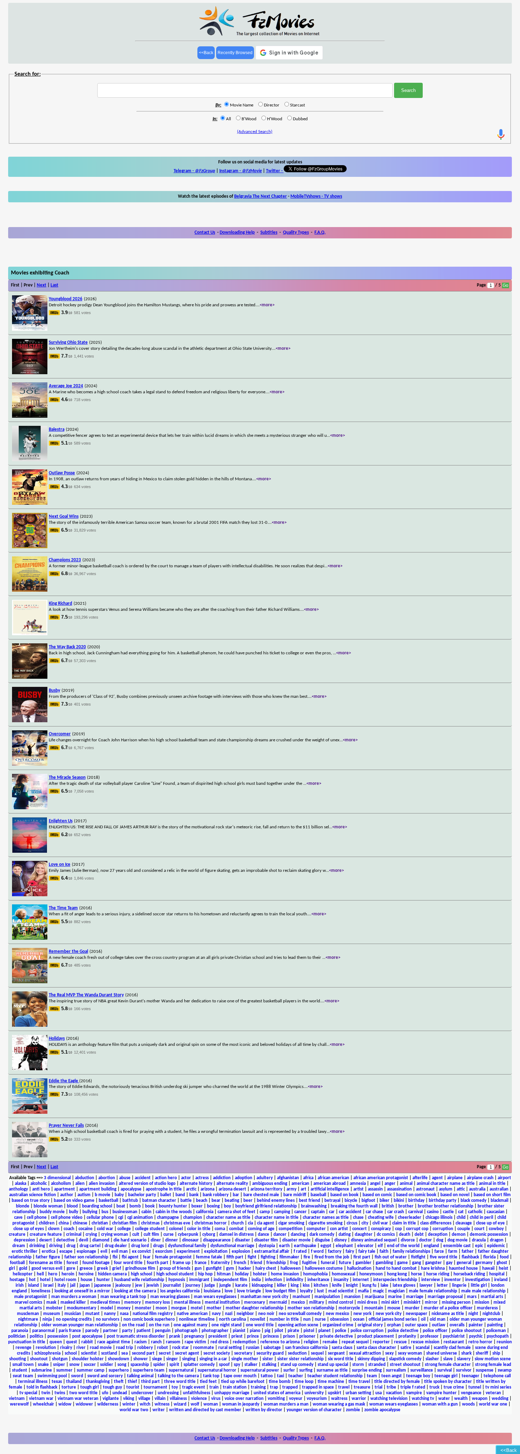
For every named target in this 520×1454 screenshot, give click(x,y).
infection (273, 1280)
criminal (73, 1234)
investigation (477, 1280)
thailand (74, 1381)
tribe (391, 1387)
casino (433, 1212)
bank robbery (216, 1195)
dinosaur (190, 1240)
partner (110, 1330)
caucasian (495, 1212)
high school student (175, 1274)
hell (40, 1274)
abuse (125, 1178)
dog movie (457, 1240)
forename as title (45, 1263)
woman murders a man (286, 1404)
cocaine (86, 1229)
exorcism (164, 1251)
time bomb (279, 1381)
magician (396, 1291)
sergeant (336, 1353)
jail (72, 1285)
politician (16, 1336)
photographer (215, 1330)
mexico (298, 1302)
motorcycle (349, 1308)
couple (463, 1229)
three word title (180, 1381)
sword (77, 1376)
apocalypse (131, 1189)
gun (198, 1268)
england (431, 1246)
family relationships (411, 1251)
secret (165, 1353)
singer (172, 1359)
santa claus (342, 1347)
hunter (103, 1280)
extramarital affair (271, 1251)
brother (406, 1206)
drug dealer (116, 1246)
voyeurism (317, 1398)
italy (62, 1285)
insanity (341, 1280)
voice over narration (244, 1398)
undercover (142, 1393)
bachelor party (142, 1195)
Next (41, 285)
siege (157, 1359)
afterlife (420, 1178)
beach (201, 1200)
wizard (180, 1404)
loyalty (306, 1291)
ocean (358, 1319)
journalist (172, 1285)
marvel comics (28, 1302)
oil (423, 1319)
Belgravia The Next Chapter (260, 196)
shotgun (60, 1359)
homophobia (315, 1274)
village (144, 1398)
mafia (363, 1291)
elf (380, 1246)
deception (437, 1234)
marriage (414, 1296)
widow (64, 1404)
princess (271, 1336)
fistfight (418, 1257)
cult (135, 1234)
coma (220, 1229)
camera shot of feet (236, 1212)
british (388, 1206)
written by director (263, 1410)
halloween (291, 1268)
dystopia (267, 1246)
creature (17, 1234)
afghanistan (288, 1178)
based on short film (492, 1195)
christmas (150, 1223)
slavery (463, 1359)
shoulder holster (88, 1359)
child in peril (481, 1217)
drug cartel (90, 1246)
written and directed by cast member (205, 1410)
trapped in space (318, 1387)
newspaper (416, 1313)
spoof (224, 1364)
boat (120, 1206)
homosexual (343, 1274)
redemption (244, 1342)
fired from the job (331, 1257)
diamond (100, 1240)
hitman (224, 1274)
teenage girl (445, 1376)
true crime (454, 1387)
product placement (375, 1336)
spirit (174, 1364)
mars (471, 1296)
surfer (289, 1370)
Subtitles (268, 232)
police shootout (467, 1330)
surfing (305, 1370)
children (46, 1223)
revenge (23, 1347)
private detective (336, 1336)
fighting (268, 1257)
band (180, 1195)
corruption (443, 1229)
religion (311, 1342)
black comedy (473, 1200)
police (340, 1330)
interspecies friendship (395, 1280)
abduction (84, 1178)
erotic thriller (24, 1251)
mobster (54, 1308)
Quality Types (296, 232)
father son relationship (86, 1257)
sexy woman (410, 1353)
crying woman (114, 1234)
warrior (359, 1398)
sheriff (482, 1353)
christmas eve (177, 1223)
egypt (325, 1246)
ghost (502, 1263)
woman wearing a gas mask (339, 1404)
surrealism (396, 1370)
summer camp (90, 1370)
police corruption (367, 1330)
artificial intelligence (330, 1189)
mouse (393, 1308)
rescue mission (425, 1342)
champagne (168, 1217)
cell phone (37, 1217)
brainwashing (314, 1206)
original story (370, 1325)
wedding (500, 1398)
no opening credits (74, 1319)
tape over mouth (240, 1376)
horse (416, 1274)
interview (430, 1280)
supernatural (181, 1370)
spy (237, 1364)
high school (141, 1274)
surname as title (332, 1370)
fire (307, 1257)
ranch (156, 1342)
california (204, 1212)
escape (66, 1251)
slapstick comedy (405, 1359)
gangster (433, 1263)
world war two (134, 1410)
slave (448, 1359)
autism (84, 1195)
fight (252, 1257)
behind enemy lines (276, 1200)
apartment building (97, 1189)
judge (209, 1285)
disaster (242, 1240)
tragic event (193, 1387)
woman (210, 1404)
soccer (90, 1364)
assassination (399, 1189)
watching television (389, 1398)
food (504, 1257)
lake (384, 1285)
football (17, 1263)
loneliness (40, 1291)
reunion (504, 1342)
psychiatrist (454, 1336)
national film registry (153, 1313)
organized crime (338, 1325)
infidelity (294, 1280)
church (237, 1223)
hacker (244, 1268)
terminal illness (32, 1381)
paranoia (19, 1330)
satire (405, 1347)
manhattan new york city (264, 1296)
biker (384, 1200)
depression (24, 1240)
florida (489, 1257)
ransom (173, 1342)
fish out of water (391, 1257)
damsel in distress (236, 1234)
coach (69, 1229)
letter (442, 1285)
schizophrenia (47, 1353)
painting (495, 1325)
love (229, 1291)
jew (138, 1285)
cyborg (208, 1234)
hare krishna (433, 1268)
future (345, 1263)
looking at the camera (135, 1291)
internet (361, 1280)
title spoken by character (448, 1381)
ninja (47, 1319)
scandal (422, 1347)
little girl (479, 1285)
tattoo (267, 1376)
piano (255, 1330)
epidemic (496, 1246)
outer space (416, 1325)
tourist (132, 1387)
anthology (18, 1189)
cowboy (496, 1229)
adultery (264, 1178)
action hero (166, 1178)
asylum (445, 1189)
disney (340, 1240)
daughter (363, 1234)
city (365, 1223)
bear (216, 1200)
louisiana (212, 1291)
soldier (106, 1364)
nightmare (28, 1319)
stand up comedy (297, 1364)
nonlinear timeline (197, 1319)
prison (289, 1336)
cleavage (464, 1223)
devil (83, 1240)
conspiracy (381, 1229)
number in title (284, 1319)
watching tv (423, 1398)
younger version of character (314, 1410)
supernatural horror (217, 1370)
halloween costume (324, 1268)
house (86, 1280)
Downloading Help (237, 232)
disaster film (266, 1240)
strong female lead (493, 1364)
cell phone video (66, 1217)
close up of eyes (28, 1229)
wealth (461, 1398)
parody (92, 1330)
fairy (350, 1251)
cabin (146, 1212)
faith (384, 1251)
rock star (180, 1347)
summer (64, 1370)
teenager (470, 1376)
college (124, 1229)
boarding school (97, 1206)
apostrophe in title (164, 1189)
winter (128, 1404)
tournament (155, 1387)
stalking (269, 1364)
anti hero (41, 1189)
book (150, 1206)
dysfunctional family (187, 1246)
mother (214, 1308)
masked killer (73, 1302)
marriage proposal (445, 1296)
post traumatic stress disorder (136, 1336)
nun (307, 1319)
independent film (230, 1280)
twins (59, 1393)
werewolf (19, 1404)
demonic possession (489, 1234)
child (461, 1217)
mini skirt (390, 1302)
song (121, 1364)
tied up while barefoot (243, 1381)
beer (248, 1200)
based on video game (74, 1200)
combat (236, 1229)
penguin (163, 1330)
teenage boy (418, 1376)
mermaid (278, 1302)
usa (378, 1393)
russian (252, 1347)
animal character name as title (446, 1183)
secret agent (187, 1353)
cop (398, 1229)
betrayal (332, 1200)
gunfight (214, 1268)
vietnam (17, 1398)
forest (72, 1263)
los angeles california (180, 1291)
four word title (128, 1263)
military (316, 1302)
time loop (304, 1381)
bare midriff (294, 1195)
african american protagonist (380, 1178)
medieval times (105, 1302)
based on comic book (416, 1195)
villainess (178, 1398)
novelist (257, 1319)
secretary (243, 1353)
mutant (92, 1313)
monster (143, 1308)
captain (318, 1212)
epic (479, 1246)
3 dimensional (57, 1178)
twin (45, 1393)
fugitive (309, 1263)
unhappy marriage (231, 1393)
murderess (487, 1308)
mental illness (187, 1302)
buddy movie (52, 1212)
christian (100, 1223)
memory (132, 1302)
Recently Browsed (235, 52)
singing (188, 1359)
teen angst (391, 1376)
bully (73, 1212)
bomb (135, 1206)
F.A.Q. (319, 232)
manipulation (327, 1296)
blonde (22, 1206)
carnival (415, 1212)
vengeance (471, 1393)
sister (267, 1359)
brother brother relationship (445, 1206)
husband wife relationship (139, 1280)
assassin (375, 1189)
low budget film (280, 1291)
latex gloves (404, 1285)
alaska (20, 1183)
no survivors (107, 1319)
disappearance (217, 1240)
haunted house (463, 1268)
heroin (68, 1274)
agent (437, 1178)
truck (434, 1387)
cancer (300, 1212)
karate (241, 1285)
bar (236, 1195)
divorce (408, 1240)
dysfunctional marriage (232, 1246)
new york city (388, 1313)
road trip (124, 1347)
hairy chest (265, 1268)
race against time (113, 1342)
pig (267, 1330)
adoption (243, 1178)
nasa (124, 1313)
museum (51, 1313)
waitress (339, 1398)
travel (343, 1387)
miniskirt (412, 1302)
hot (32, 1280)
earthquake (305, 1246)
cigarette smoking (325, 1223)
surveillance (421, 1370)
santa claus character (376, 1347)
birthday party (442, 1200)
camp (265, 1212)
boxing (213, 1206)
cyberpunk (188, 1234)
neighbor (245, 1313)
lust (320, 1291)
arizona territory (266, 1189)
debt (419, 1234)
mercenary (254, 1302)
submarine (41, 1370)
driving (55, 1246)
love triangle (249, 1291)
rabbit (87, 1342)
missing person (456, 1302)
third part (150, 1381)
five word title (443, 1257)
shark (466, 1353)
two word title (83, 1393)
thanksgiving (98, 1381)
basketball (108, 1200)
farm (452, 1251)
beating (232, 1200)
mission (482, 1302)
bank (193, 1195)
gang (416, 1263)
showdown (118, 1359)
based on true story (31, 1200)
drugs (158, 1246)
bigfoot (368, 1200)
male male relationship (483, 1291)
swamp (505, 1370)
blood (72, 1206)
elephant (344, 1246)
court (479, 1229)
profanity (407, 1336)
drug (71, 1246)
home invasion (285, 1274)
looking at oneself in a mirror (82, 1291)
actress (202, 1178)
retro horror (480, 1342)
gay (449, 1263)
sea (124, 1353)
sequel (317, 1353)
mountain (373, 1308)
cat (461, 1212)
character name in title (277, 1217)
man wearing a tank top (123, 1296)
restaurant (454, 1342)
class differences (435, 1223)
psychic (476, 1336)
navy (216, 1313)
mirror (431, 1302)
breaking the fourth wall (354, 1206)
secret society (216, 1353)
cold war (105, 1229)
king (295, 1285)
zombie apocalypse (382, 1410)
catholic (475, 1212)
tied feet (208, 1381)
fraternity (220, 1263)
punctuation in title (26, 1342)
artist (358, 1189)
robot (162, 1347)
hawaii (488, 1268)
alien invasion (102, 1183)
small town (23, 1364)
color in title (198, 1229)
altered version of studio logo (147, 1183)
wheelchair (43, 1404)
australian (499, 1189)
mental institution (222, 1302)
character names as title (326, 1217)
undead (119, 1393)
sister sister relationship (300, 1359)
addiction (222, 1178)
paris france (70, 1330)
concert (359, 1229)
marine (395, 1296)
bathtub (130, 1200)
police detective (403, 1330)
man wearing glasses (170, 1296)
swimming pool (52, 1376)
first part (361, 1257)
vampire (414, 1393)
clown (53, 1229)
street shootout (405, 1364)
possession (57, 1336)
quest (71, 1342)
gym (230, 1268)
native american (192, 1313)
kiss (306, 1285)
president (217, 1336)
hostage (17, 1280)
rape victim (195, 1342)
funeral (328, 1263)
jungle (225, 1285)
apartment (64, 1189)
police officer (435, 1330)
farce (439, 1251)
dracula (479, 1240)
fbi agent (130, 1257)
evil (103, 1251)
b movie (102, 1195)
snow (74, 1364)
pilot (279, 1330)
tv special (28, 1393)
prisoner (307, 1336)
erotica (48, 1251)
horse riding (437, 1274)
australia (477, 1189)
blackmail (499, 1200)
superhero (119, 1370)
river (81, 1347)
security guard (270, 1353)
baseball (318, 1195)
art (303, 1189)
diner (156, 1240)
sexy (389, 1353)
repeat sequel (355, 1342)
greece (86, 1268)
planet (324, 1330)
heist (503, 1268)
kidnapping (262, 1285)
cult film (151, 1234)
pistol (309, 1330)
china (64, 1223)
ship (496, 1353)
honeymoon (371, 1274)
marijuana (374, 1296)
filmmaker (289, 1257)
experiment (188, 1251)
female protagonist (173, 1257)
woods (468, 1404)
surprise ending (367, 1370)
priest (237, 1336)
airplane (455, 1178)
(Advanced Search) (254, 131)
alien (80, 1183)
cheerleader (409, 1217)
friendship (276, 1263)
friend (256, 1263)
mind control (340, 1302)
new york (362, 1313)
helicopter (23, 1274)
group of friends (175, 1268)
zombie (353, 1410)
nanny (110, 1313)
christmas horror (211, 1223)
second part (143, 1353)
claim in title (404, 1223)
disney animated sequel (374, 1240)
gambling (384, 1263)
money (124, 1308)
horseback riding (469, 1274)
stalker (251, 1364)
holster (260, 1274)
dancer (280, 1234)
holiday (242, 1274)
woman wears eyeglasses (393, 1404)
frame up (181, 1263)
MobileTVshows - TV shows (316, 196)
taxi (280, 1376)
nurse (320, 1319)
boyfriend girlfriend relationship (266, 1206)
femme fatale (209, 1257)
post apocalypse (87, 1336)
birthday (416, 1200)
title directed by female (397, 1381)
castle (448, 1212)
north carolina (232, 1319)
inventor (452, 1280)
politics (36, 1336)
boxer (197, 1206)
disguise (322, 1240)
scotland (109, 1353)
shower (140, 1359)
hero (52, 1274)
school (71, 1353)
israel (48, 1285)
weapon (479, 1398)
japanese (102, 1285)
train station (235, 1387)
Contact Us (205, 232)
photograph (186, 1330)
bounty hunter (173, 1206)
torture (69, 1387)
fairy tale (366, 1251)
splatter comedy (199, 1364)
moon (161, 1308)
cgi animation (140, 1217)
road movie (101, 1347)
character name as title (228, 1217)
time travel (359, 1381)
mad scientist (341, 1291)
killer (282, 1285)
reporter (381, 1342)
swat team (23, 1376)
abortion (106, 1178)
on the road (133, 1325)
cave (18, 1217)
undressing (168, 1393)
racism (140, 1342)
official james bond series (393, 1319)
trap (274, 1387)
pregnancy (194, 1336)
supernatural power (260, 1370)
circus (352, 1223)
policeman (496, 1330)
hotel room (65, 1280)
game (402, 1263)
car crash (395, 1212)
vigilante (111, 1398)
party (127, 1330)
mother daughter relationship (254, 1308)
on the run (159, 1325)
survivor (464, 1370)
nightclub (491, 1313)
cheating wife (381, 1217)
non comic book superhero (149, 1319)
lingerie (459, 1285)
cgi (120, 1217)
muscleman (28, 1313)
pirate (293, 1330)
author (66, 1195)
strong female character (448, 1364)
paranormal (43, 1330)
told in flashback (42, 1387)
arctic (191, 1189)
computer (316, 1229)
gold (23, 1268)
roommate (203, 1347)
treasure (362, 1387)
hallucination (359, 1268)
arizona (207, 1189)
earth (284, 1246)
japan (85, 1285)
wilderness (107, 1404)
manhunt (301, 1296)
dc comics (386, 1234)
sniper (59, 1364)
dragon (496, 1240)
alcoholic (38, 1183)
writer (158, 1410)
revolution (46, 1347)
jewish (152, 1285)
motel (196, 1308)
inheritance (318, 1280)
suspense (484, 1370)
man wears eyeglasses (215, 1296)
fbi (114, 1257)
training (258, 1387)
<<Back (206, 52)
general (464, 1263)
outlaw (438, 1325)
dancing (298, 1234)
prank (174, 1336)
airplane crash (480, 1178)
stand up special (333, 1364)
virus (215, 1398)
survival (444, 1370)
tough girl (89, 1387)
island (33, 1285)
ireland (501, 1280)
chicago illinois (439, 1217)
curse (168, 1234)
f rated (300, 1251)
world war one (493, 1404)
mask (51, 1302)
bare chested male (261, 1195)
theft (118, 1381)
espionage (86, 1251)
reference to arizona (280, 1342)
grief (116, 1268)
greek (102, 1268)
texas (57, 1381)
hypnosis (176, 1280)
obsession (339, 1319)
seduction (297, 1353)
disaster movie (296, 1240)
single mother (244, 1359)
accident (143, 1178)
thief (132, 1381)
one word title (260, 1325)
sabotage (272, 1347)
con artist (339, 1229)
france (201, 1263)
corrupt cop (417, 1229)
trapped (290, 1387)
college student (150, 1229)
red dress (219, 1342)
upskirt (334, 1393)
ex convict (141, 1251)
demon (459, 1234)
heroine (86, 1274)
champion (192, 1217)
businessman (124, 1212)
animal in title (492, 1183)
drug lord (140, 1246)
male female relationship (433, 1291)
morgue (178, 1308)
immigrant (199, 1280)
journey (192, 1285)
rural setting (230, 1347)
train (214, 1387)
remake (330, 1342)
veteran (493, 1393)
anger (390, 1183)
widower (84, 1404)
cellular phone (100, 1217)
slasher (432, 1359)
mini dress (367, 1302)
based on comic (377, 1195)
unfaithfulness (196, 1393)
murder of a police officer (448, 1308)
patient (144, 1330)
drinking (37, 1246)
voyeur (295, 1398)
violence (199, 1398)
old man (437, 1319)
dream (18, 1246)
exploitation (215, 1251)
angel (375, 1183)
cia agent (265, 1223)
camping (282, 1212)
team (372, 1376)
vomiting (276, 1398)
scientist (89, 1353)
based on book (344, 1195)
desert (45, 1240)
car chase (374, 1212)
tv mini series (498, 1387)
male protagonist (30, 1296)
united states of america (277, 1393)
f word (317, 1251)
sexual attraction (365, 1353)
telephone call (497, 1376)
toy (175, 1387)
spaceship (140, 1364)
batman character (159, 1200)
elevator (365, 1246)
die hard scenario (130, 1240)
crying (91, 1234)
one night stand (227, 1325)
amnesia (358, 1183)
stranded (377, 1364)
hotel (45, 1280)
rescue (400, 1342)
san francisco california (306, 1347)
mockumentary (81, 1308)
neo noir (266, 1313)
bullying (89, 1212)
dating (345, 1234)
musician (72, 1313)
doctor (425, 1240)
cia (250, 1223)
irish (20, 1285)
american (300, 1183)
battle (186, 1200)
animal (406, 1183)
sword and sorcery (105, 1376)
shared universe (441, 1353)
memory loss (157, 1302)
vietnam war (41, 1398)
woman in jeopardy (240, 1404)
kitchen (321, 1285)
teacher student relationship (335, 1376)
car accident (350, 1212)
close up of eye (490, 1223)
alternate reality (232, 1183)
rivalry (66, 1347)
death (404, 1234)
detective (65, 1240)
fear (147, 1257)
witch (145, 1404)
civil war (380, 1223)
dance (263, 1234)
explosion (241, 1251)
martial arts (492, 1296)
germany (483, 1263)
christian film (124, 1223)
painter (476, 1325)
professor (429, 1336)
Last (54, 285)
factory (334, 1251)
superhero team (148, 1370)
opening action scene (298, 1325)
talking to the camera (178, 1376)
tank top (211, 1376)
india (256, 1280)
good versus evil (46, 1268)
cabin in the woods (174, 1212)
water (444, 1398)
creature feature (46, 1234)
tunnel (474, 1387)
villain (160, 1398)
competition (290, 1229)
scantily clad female (452, 1347)
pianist (239, 1330)
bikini (399, 1200)
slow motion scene (493, 1359)
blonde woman (48, 1206)
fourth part (157, 1263)
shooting (17, 1359)
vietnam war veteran (78, 1398)
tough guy (112, 1387)
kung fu (369, 1285)
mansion (352, 1296)
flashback (470, 1257)
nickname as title (448, 1313)
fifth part (234, 1257)
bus (105, 1212)
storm (358, 1364)
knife (337, 1285)
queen (56, 1342)
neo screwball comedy (300, 1313)
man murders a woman (73, 1296)
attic (461, 1189)
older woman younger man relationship (79, 1325)
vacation (394, 1393)
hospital (496, 1274)
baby (119, 1195)
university (314, 1393)
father (468, 1251)
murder (412, 1308)
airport (504, 1178)
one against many (190, 1325)
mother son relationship (311, 1308)
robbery (145, 1347)
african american (333, 1178)
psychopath (498, 1336)
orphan (394, 1325)
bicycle (351, 1200)
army (291, 1189)
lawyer (426, 1285)
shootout (39, 1359)
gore (71, 1268)
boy (227, 1206)
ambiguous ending (269, 1183)
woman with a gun (440, 1404)
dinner (171, 1240)
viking (128, 1398)
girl (12, 1268)
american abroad (329, 1183)
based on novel (454, 1195)
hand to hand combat (396, 1268)
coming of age (261, 1229)
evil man (119, 1251)
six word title (340, 1359)
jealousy (123, 1285)
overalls (457, 1325)
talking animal (140, 1376)
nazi (228, 1313)
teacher (295, 1376)
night (473, 1313)
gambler (363, 1263)
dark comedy (322, 1234)
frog (294, 1263)
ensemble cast (457, 1246)
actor (186, 1178)
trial (378, 1387)
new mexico (337, 1313)
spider (159, 1364)
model (106, 1308)
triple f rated (412, 1387)
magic (378, 1291)
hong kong (397, 1274)
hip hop (205, 1274)
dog (439, 1240)
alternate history (196, 1183)
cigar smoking (291, 1223)
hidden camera (112, 1274)
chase (358, 1217)
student (19, 1370)
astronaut (425, 1189)
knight (352, 1285)
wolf (195, 1404)
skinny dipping (371, 1359)
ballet (165, 1195)
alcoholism (61, 1183)
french (240, 1263)
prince (253, 1336)
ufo (105, 1393)
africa (308, 1178)
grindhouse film (140, 1268)
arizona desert (232, 1189)
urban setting (358, 1393)
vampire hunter (441, 1393)
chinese (80, 1223)
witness (162, 1404)
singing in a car (213, 1359)
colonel (176, 1229)
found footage (96, 1263)
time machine (331, 1381)
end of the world (403, 1246)
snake (43, 1364)
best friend (309, 1200)
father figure (48, 1257)
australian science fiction (32, 1195)
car (332, 1212)
